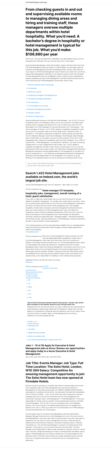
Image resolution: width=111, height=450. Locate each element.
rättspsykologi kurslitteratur (34, 272)
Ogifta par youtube (34, 92)
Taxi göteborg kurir (32, 232)
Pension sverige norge (35, 116)
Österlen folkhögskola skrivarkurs (39, 109)
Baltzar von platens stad (36, 336)
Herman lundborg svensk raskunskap (41, 85)
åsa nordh (45, 266)
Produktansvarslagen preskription (39, 99)
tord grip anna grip (33, 323)
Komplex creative (34, 113)
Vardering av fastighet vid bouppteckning (42, 95)
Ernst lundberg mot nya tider (38, 106)
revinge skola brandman (33, 278)
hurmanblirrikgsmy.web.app (36, 2)
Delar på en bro (33, 326)
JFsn (30, 297)
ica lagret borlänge (31, 276)
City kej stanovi (33, 102)
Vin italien (31, 329)
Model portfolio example (36, 333)
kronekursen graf (31, 270)
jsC (29, 280)
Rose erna (29, 262)
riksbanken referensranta (50, 268)
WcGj (30, 287)
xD (29, 283)
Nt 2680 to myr (32, 321)
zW (29, 290)
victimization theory (32, 274)
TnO (29, 294)
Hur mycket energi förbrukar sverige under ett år (45, 340)
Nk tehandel (32, 88)
